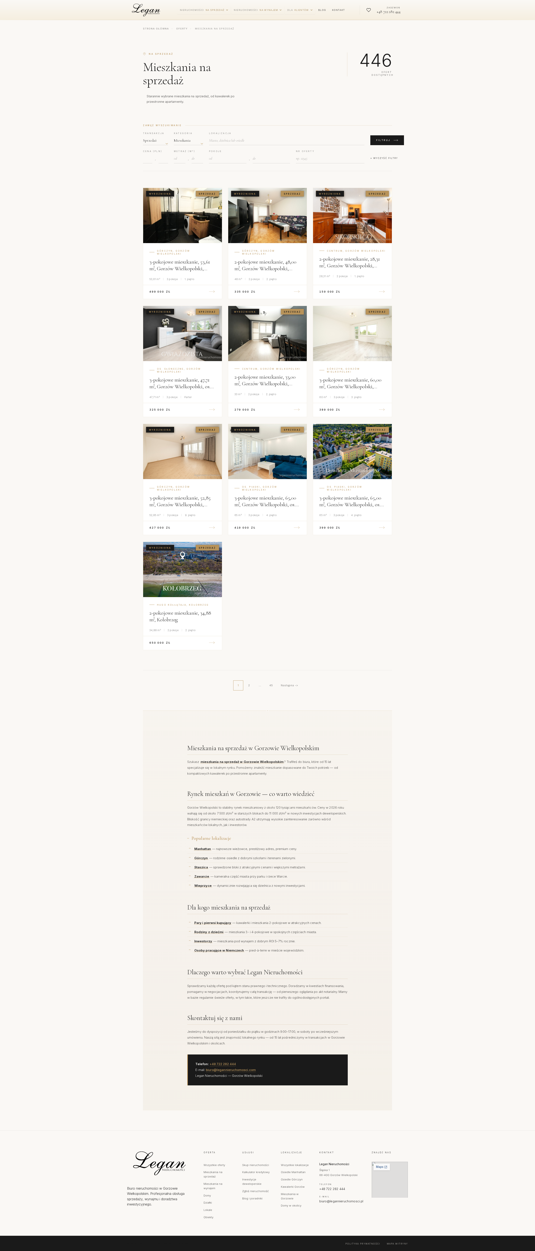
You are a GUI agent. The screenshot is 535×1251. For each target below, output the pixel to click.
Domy (207, 1195)
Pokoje (215, 151)
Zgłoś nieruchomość (255, 1191)
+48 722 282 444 (223, 1064)
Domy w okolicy (291, 1205)
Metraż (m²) (184, 151)
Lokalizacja (220, 133)
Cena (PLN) (152, 151)
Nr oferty (305, 151)
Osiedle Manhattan (293, 1172)
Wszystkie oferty (214, 1165)
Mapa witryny (397, 1243)
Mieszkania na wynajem (213, 1186)
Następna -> (289, 685)
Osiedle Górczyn (292, 1179)
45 (271, 685)
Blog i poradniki (252, 1198)
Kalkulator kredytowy (256, 1172)
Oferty (182, 28)
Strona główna (156, 28)
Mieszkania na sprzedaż (213, 1174)
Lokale (208, 1210)
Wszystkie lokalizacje (295, 1165)
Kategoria (183, 133)
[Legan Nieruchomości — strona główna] (147, 10)
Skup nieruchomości (255, 1165)
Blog (322, 10)
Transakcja (153, 133)
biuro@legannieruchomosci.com (231, 1070)
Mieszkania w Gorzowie (290, 1196)
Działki (208, 1202)
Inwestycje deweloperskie (251, 1181)
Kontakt (338, 10)
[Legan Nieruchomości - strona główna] (161, 1163)
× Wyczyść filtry (384, 158)
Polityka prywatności (362, 1243)
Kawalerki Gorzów (293, 1186)
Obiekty (208, 1217)
